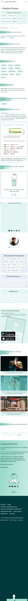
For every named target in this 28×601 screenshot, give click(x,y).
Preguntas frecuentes (6, 511)
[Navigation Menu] (26, 2)
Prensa (9, 504)
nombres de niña (15, 452)
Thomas (14, 264)
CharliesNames (4, 433)
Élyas (19, 259)
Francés (4, 68)
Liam (3, 259)
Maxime (4, 103)
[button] (3, 216)
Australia (21, 456)
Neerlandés (12, 71)
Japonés (4, 71)
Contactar (3, 504)
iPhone (3, 449)
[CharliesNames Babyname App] (9, 1)
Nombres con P (12, 15)
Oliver (17, 261)
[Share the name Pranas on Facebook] (9, 230)
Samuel (4, 264)
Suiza (14, 461)
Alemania (15, 456)
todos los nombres (18, 453)
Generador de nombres (7, 464)
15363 (15, 21)
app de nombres (9, 447)
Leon (23, 264)
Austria (2, 458)
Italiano (18, 68)
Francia (11, 460)
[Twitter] (10, 486)
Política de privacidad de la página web (11, 509)
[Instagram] (17, 486)
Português (4, 74)
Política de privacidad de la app (9, 506)
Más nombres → (16, 270)
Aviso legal (12, 513)
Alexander (13, 259)
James (9, 267)
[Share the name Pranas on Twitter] (12, 230)
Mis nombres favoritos (21, 600)
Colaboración (4, 513)
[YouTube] (15, 486)
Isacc (9, 270)
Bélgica (10, 458)
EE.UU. (2, 460)
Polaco (20, 71)
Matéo (22, 261)
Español (18, 65)
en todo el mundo (14, 162)
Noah (23, 259)
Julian (14, 267)
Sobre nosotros (17, 511)
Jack (9, 264)
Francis (7, 37)
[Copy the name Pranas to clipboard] (19, 230)
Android (25, 447)
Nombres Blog (4, 467)
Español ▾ (14, 492)
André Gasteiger (16, 247)
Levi (19, 264)
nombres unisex (8, 453)
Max (5, 267)
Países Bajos (4, 461)
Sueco (18, 74)
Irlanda (23, 460)
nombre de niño (13, 28)
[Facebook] (12, 486)
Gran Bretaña (17, 460)
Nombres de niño (6, 18)
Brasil (7, 162)
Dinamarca (20, 458)
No (15, 194)
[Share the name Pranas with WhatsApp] (14, 230)
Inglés (11, 68)
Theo (22, 267)
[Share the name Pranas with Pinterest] (16, 230)
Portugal (3, 162)
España (25, 160)
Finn (18, 267)
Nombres (4, 15)
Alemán (4, 65)
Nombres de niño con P (17, 18)
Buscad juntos (10, 600)
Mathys (12, 261)
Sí (11, 194)
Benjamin (6, 261)
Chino (11, 65)
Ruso (12, 74)
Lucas (8, 259)
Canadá (15, 458)
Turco (3, 77)
